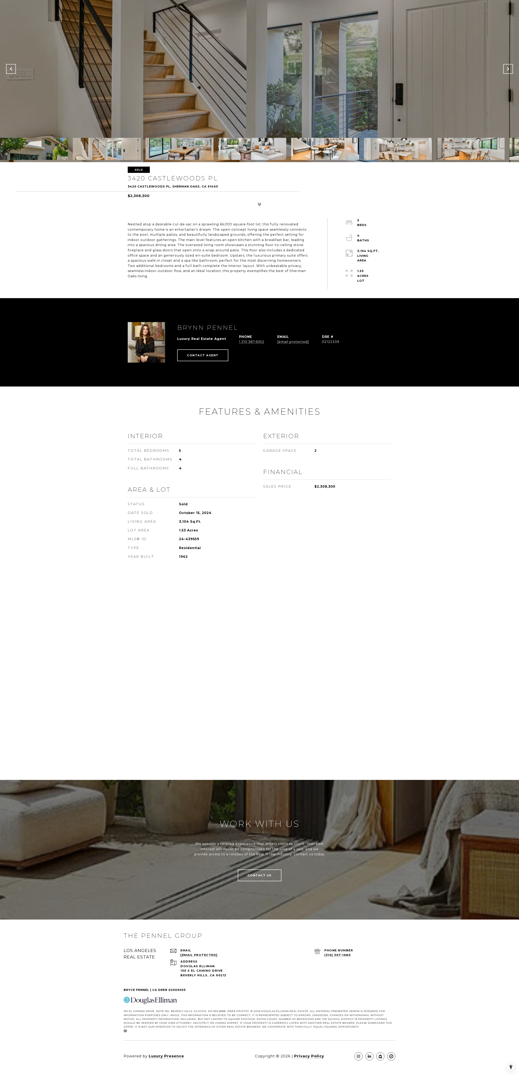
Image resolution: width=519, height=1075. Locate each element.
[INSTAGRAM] (358, 1056)
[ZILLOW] (380, 1056)
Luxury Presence (166, 1056)
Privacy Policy (309, 1056)
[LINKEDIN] (369, 1056)
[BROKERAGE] (391, 1056)
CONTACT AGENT (203, 355)
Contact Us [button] (260, 875)
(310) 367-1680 (337, 955)
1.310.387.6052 (251, 342)
